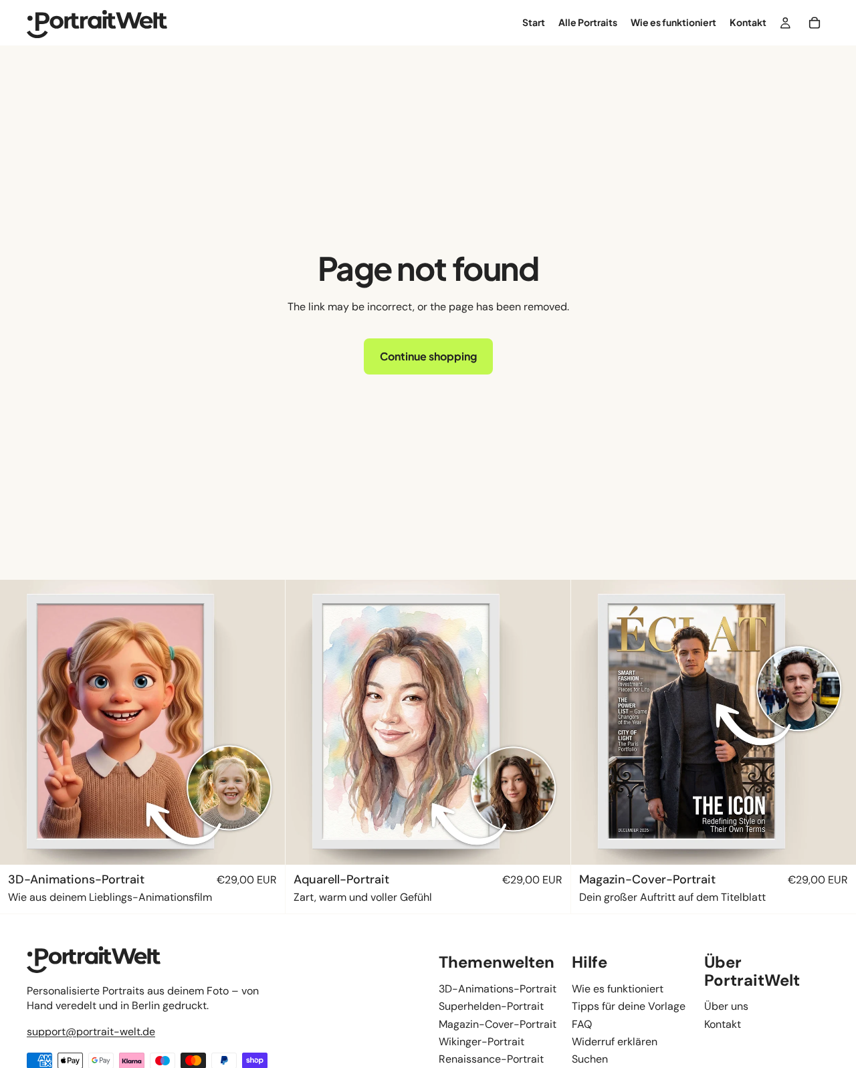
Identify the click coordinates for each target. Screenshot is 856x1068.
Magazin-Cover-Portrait (497, 1024)
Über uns (726, 1006)
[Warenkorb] (814, 22)
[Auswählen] (264, 844)
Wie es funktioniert (617, 988)
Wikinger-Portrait (481, 1042)
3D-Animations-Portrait (497, 988)
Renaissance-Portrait (491, 1059)
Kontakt (722, 1024)
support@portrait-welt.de (91, 1031)
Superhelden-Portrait (491, 1006)
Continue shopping (428, 356)
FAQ (582, 1024)
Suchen (590, 1059)
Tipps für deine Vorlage (628, 1006)
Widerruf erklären (614, 1042)
